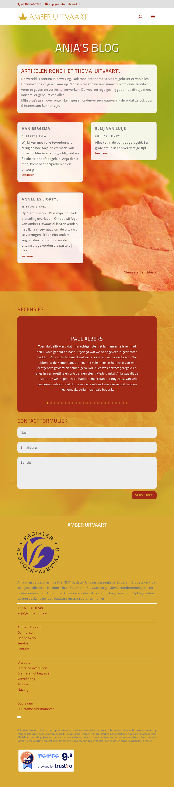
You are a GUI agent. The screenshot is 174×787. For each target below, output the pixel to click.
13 (90, 403)
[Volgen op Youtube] (87, 717)
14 (94, 403)
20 (116, 403)
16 (101, 403)
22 (123, 403)
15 (98, 403)
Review (42, 135)
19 (112, 403)
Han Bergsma (36, 128)
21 (119, 403)
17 (105, 403)
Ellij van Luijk (110, 128)
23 (127, 403)
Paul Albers (87, 338)
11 (83, 403)
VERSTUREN (144, 495)
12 (87, 403)
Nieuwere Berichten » (140, 272)
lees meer (28, 175)
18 (108, 403)
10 (80, 403)
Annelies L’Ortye (40, 199)
